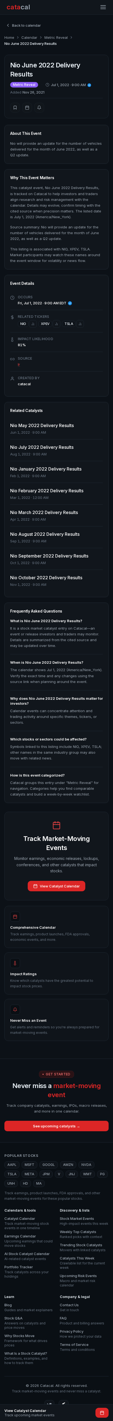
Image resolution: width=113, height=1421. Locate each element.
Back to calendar (26, 25)
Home (9, 37)
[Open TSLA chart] (80, 324)
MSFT (29, 1165)
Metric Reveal (56, 37)
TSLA (68, 324)
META (29, 1174)
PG (102, 1174)
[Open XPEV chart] (56, 324)
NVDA (86, 1165)
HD (25, 1183)
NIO (23, 324)
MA (39, 1183)
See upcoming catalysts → (56, 1126)
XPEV (45, 324)
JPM (46, 1174)
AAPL (11, 1165)
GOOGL (49, 1165)
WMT (87, 1174)
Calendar (29, 37)
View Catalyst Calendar (60, 886)
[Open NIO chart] (33, 324)
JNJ (72, 1174)
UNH (11, 1183)
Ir (19, 364)
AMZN (68, 1165)
